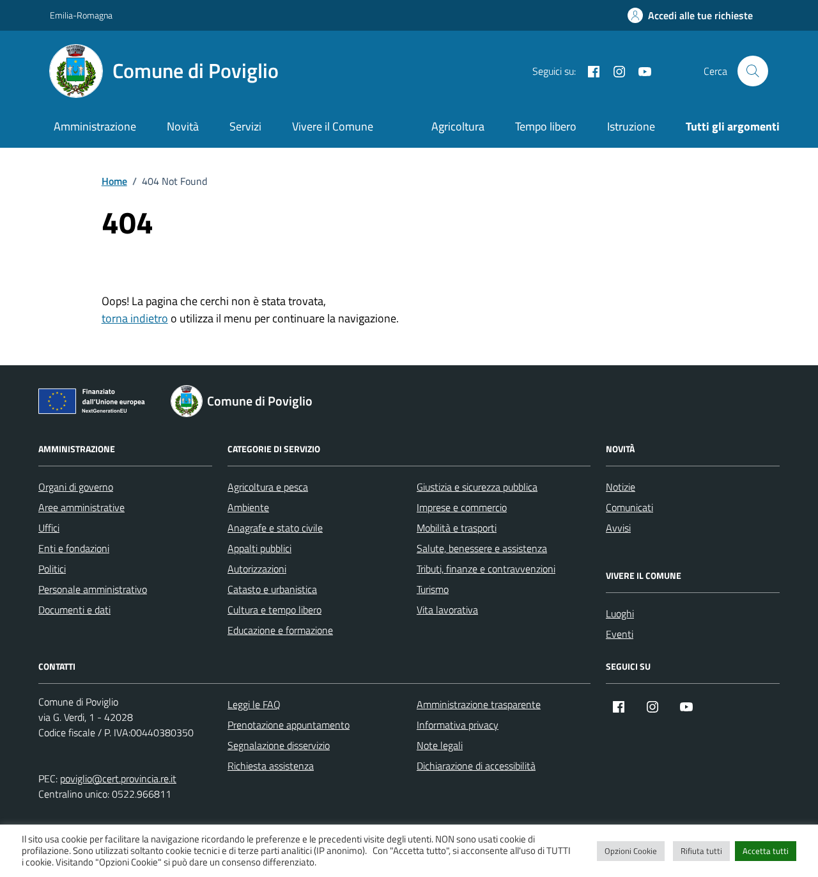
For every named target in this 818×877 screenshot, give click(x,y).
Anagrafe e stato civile (275, 527)
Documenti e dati (74, 609)
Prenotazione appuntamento (289, 724)
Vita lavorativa (447, 609)
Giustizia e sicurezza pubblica (477, 486)
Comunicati (629, 507)
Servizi (245, 126)
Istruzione (631, 126)
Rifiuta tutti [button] (701, 850)
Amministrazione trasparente (479, 704)
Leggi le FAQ (254, 704)
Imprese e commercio (462, 507)
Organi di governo (75, 486)
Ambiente (248, 507)
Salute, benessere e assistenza (482, 548)
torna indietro (135, 318)
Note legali (440, 745)
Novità (183, 126)
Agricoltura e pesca (268, 486)
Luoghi (620, 613)
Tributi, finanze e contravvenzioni (486, 568)
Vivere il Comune (332, 126)
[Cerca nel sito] (752, 71)
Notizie (620, 486)
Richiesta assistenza (271, 765)
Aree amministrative (81, 507)
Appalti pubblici (259, 548)
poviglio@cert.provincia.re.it (118, 778)
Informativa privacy (457, 724)
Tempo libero (545, 126)
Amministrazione (95, 126)
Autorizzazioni (257, 568)
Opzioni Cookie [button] (631, 850)
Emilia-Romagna (81, 15)
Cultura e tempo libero (274, 609)
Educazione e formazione (280, 630)
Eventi (619, 634)
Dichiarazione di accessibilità (476, 765)
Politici (52, 568)
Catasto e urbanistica (272, 589)
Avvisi (618, 527)
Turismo (433, 589)
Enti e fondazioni (73, 548)
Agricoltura (457, 126)
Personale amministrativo (92, 589)
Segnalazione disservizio (279, 745)
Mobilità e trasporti (457, 527)
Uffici (48, 527)
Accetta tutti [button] (766, 850)
